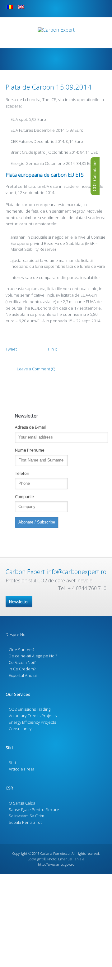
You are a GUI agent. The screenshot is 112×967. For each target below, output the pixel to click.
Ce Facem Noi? (22, 662)
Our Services (18, 694)
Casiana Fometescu (55, 853)
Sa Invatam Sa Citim (26, 816)
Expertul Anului (23, 675)
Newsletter (19, 601)
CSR (9, 788)
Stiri (9, 747)
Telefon (22, 473)
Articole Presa (22, 769)
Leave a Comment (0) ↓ (37, 369)
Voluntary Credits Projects (33, 715)
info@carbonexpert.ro (76, 571)
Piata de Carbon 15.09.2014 (48, 86)
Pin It (52, 349)
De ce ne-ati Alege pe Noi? (33, 656)
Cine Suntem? (21, 649)
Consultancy (20, 728)
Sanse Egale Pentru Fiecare (34, 809)
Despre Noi (16, 634)
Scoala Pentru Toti (26, 822)
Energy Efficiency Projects (32, 722)
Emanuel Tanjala (71, 859)
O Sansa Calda (22, 803)
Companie (24, 496)
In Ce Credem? (22, 669)
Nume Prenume (29, 450)
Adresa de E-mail (30, 427)
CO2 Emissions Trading (29, 709)
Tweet (11, 349)
